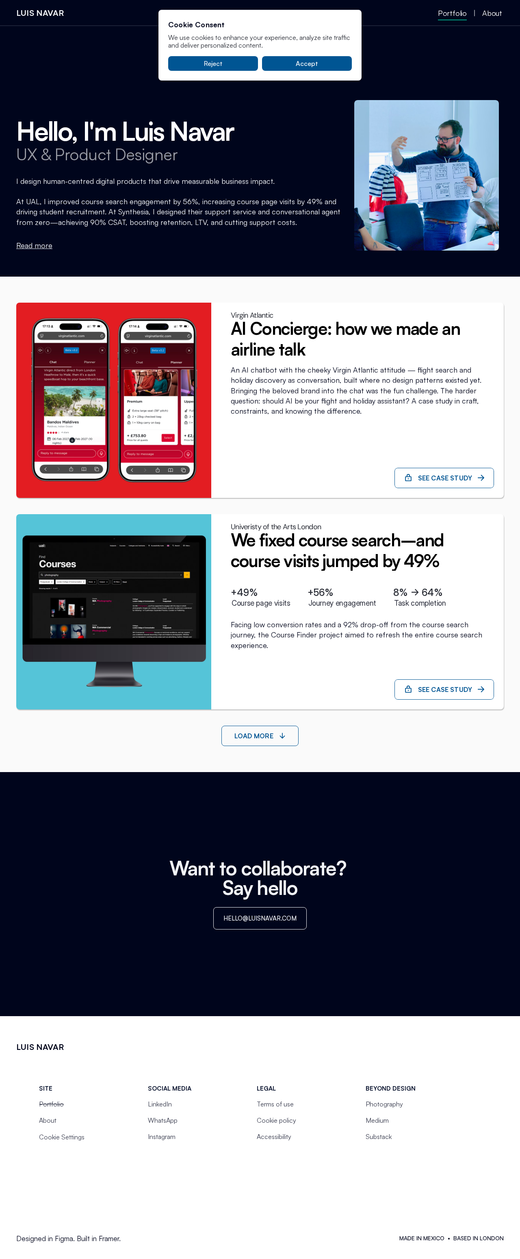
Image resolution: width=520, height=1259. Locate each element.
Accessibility (274, 1136)
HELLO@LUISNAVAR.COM (260, 918)
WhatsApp (163, 1120)
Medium (377, 1120)
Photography (384, 1104)
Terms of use (275, 1104)
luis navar (40, 13)
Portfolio (51, 1104)
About (47, 1120)
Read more (34, 245)
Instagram (162, 1136)
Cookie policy (276, 1120)
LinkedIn (160, 1104)
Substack (379, 1136)
